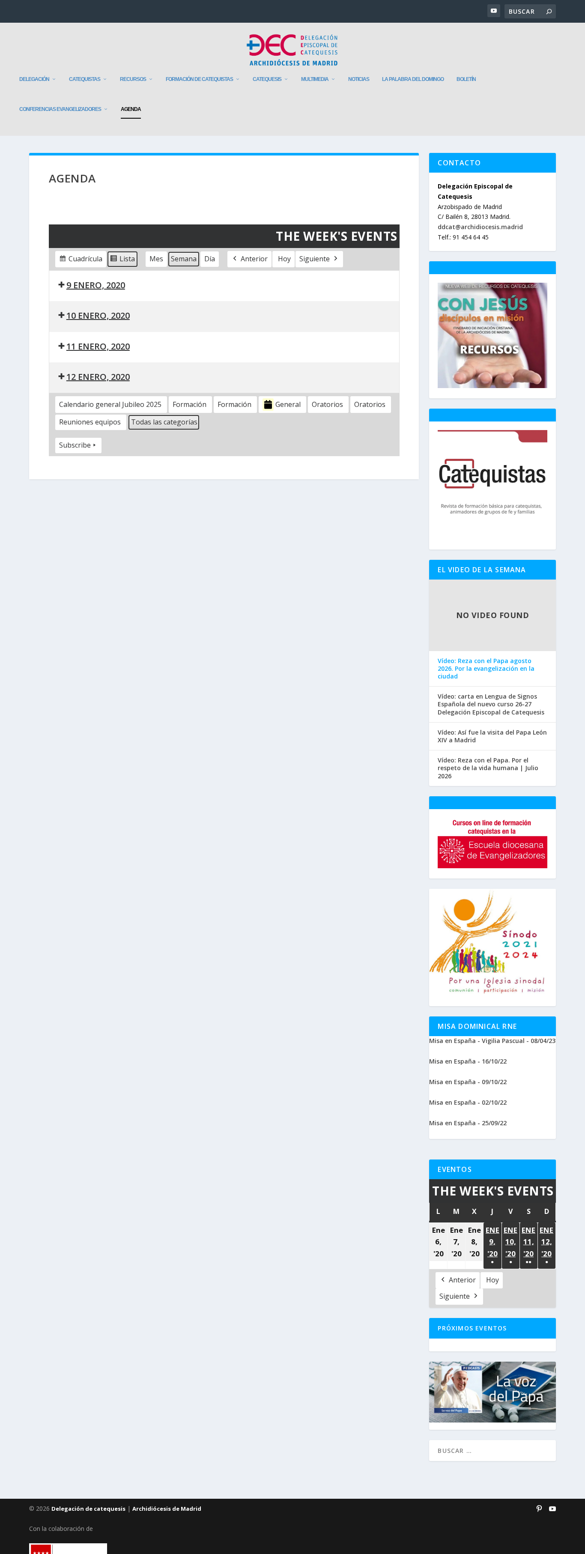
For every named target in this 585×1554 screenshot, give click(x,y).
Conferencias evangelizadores (60, 109)
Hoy (284, 258)
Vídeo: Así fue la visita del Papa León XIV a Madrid (492, 736)
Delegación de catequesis (88, 1508)
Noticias (358, 79)
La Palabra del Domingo (413, 79)
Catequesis (267, 79)
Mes (156, 258)
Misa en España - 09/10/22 (468, 1082)
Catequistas (84, 79)
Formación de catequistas (199, 79)
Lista (122, 260)
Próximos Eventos (472, 1328)
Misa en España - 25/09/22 (468, 1123)
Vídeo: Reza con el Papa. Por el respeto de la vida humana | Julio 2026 (488, 768)
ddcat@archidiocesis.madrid (480, 227)
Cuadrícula (80, 260)
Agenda (131, 109)
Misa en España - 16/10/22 (468, 1061)
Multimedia (314, 79)
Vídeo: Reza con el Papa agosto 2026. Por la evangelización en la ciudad (486, 668)
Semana (184, 258)
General (288, 404)
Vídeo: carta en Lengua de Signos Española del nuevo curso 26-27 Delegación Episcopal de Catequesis (491, 704)
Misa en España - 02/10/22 (468, 1102)
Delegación (34, 79)
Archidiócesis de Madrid (166, 1508)
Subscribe (75, 445)
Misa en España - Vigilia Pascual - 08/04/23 (492, 1041)
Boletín (466, 79)
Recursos (133, 79)
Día (209, 258)
